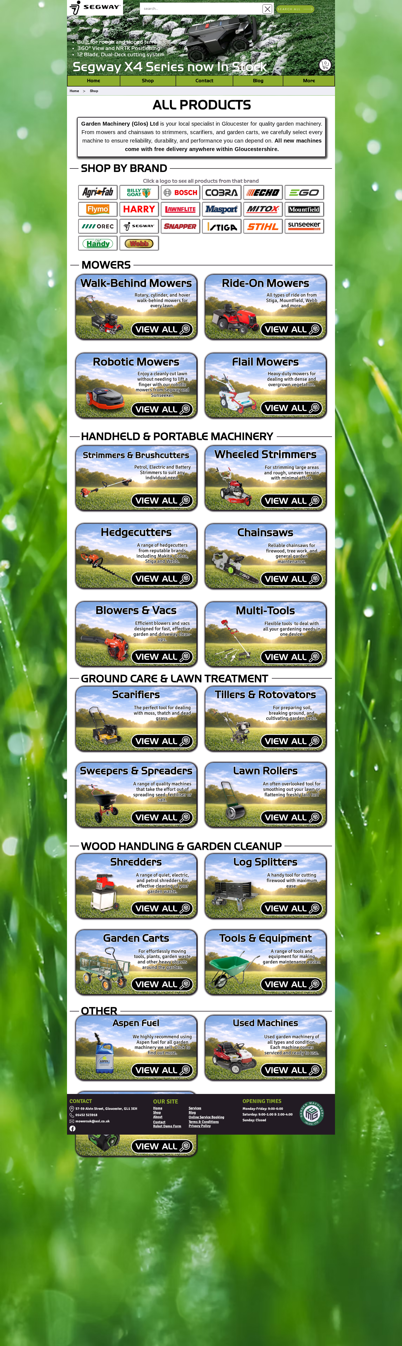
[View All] (162, 329)
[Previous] (75, 37)
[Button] (97, 209)
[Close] (267, 9)
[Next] (326, 37)
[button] (325, 65)
